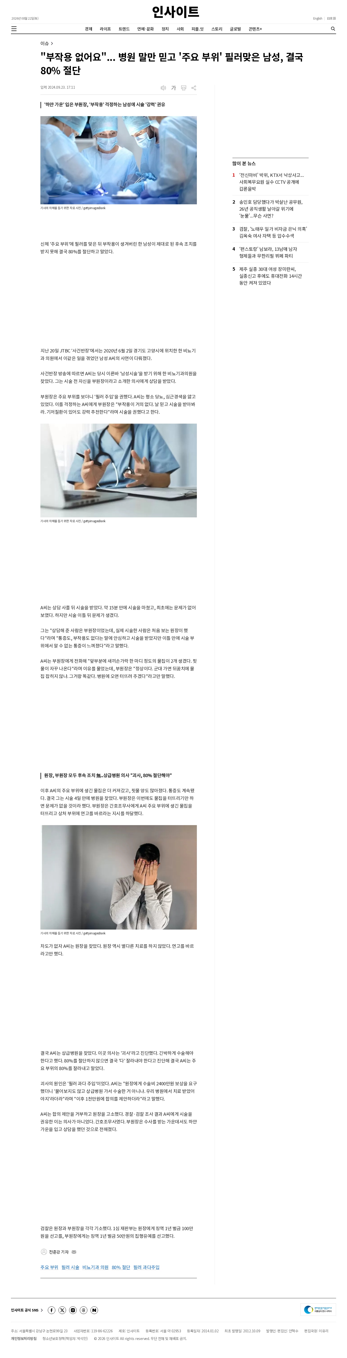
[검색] (333, 28)
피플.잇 (198, 29)
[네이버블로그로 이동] (94, 1310)
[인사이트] (175, 12)
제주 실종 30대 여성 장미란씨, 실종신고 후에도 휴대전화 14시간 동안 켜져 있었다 (270, 276)
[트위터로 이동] (62, 1310)
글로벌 (235, 29)
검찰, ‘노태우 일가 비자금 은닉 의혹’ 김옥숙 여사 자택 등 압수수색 (273, 232)
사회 (180, 29)
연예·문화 (145, 29)
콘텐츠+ (255, 29)
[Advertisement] (118, 301)
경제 (88, 29)
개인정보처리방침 (23, 1338)
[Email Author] (73, 1252)
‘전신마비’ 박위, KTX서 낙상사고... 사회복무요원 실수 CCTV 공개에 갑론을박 (271, 182)
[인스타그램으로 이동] (73, 1310)
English (317, 18)
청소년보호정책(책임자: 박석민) (65, 1338)
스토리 (217, 29)
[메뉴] (14, 28)
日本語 (331, 18)
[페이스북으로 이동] (51, 1310)
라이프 (105, 29)
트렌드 (124, 29)
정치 (165, 29)
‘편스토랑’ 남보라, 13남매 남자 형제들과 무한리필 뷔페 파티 (268, 252)
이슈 (44, 43)
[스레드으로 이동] (83, 1310)
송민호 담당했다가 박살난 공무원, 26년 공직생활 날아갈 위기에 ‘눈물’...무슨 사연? (271, 208)
